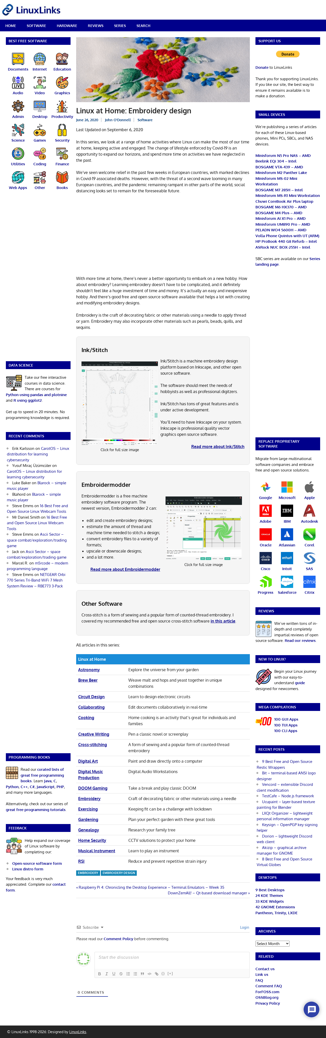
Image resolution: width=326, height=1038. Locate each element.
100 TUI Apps (285, 725)
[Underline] (113, 974)
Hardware (67, 25)
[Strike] (121, 974)
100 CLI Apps (285, 730)
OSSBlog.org (266, 997)
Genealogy (88, 829)
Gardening (88, 819)
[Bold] (99, 974)
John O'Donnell (118, 120)
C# (32, 786)
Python (12, 786)
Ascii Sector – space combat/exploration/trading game (37, 540)
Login (244, 927)
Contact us (265, 968)
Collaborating (91, 707)
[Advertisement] (163, 235)
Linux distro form (27, 869)
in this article (223, 621)
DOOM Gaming (92, 788)
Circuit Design (91, 696)
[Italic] (106, 974)
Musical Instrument (96, 850)
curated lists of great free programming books (42, 775)
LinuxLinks (77, 1032)
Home (10, 25)
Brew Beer (88, 680)
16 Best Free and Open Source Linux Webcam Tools (37, 523)
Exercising (88, 809)
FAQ (259, 980)
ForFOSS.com (267, 991)
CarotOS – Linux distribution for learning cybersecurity (38, 454)
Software (36, 25)
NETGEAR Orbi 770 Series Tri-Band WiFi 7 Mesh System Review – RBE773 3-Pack (36, 580)
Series (120, 25)
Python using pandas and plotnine (36, 394)
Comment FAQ (268, 985)
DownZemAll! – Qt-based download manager (207, 893)
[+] (170, 973)
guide (300, 682)
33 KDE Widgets (269, 901)
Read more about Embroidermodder (125, 569)
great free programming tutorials (35, 809)
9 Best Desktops (269, 889)
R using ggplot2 (27, 400)
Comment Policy (118, 938)
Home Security (92, 840)
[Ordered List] (128, 974)
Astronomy (89, 669)
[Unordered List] (135, 974)
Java (47, 780)
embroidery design (119, 873)
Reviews (95, 25)
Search (143, 25)
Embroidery (89, 798)
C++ (24, 786)
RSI (81, 861)
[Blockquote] (142, 974)
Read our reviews (300, 640)
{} (163, 973)
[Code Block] (149, 974)
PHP (60, 786)
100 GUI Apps (286, 719)
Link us (261, 974)
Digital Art (88, 761)
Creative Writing (93, 734)
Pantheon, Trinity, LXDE (276, 912)
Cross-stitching (92, 744)
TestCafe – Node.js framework (288, 795)
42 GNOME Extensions (275, 907)
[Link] (156, 974)
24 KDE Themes (269, 895)
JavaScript (46, 786)
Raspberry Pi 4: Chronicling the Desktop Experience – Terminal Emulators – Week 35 (151, 887)
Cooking (86, 717)
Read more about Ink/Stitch (217, 446)
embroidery (88, 873)
